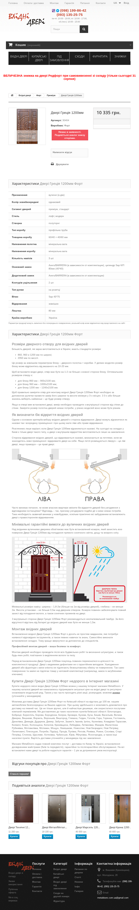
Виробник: (57, 125)
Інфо (77, 886)
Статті (78, 877)
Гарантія (69, 3)
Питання (85, 3)
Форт (38, 95)
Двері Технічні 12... (19, 827)
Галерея (79, 891)
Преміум (51, 95)
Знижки (120, 56)
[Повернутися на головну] (12, 95)
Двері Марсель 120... (88, 827)
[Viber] (53, 10)
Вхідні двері (18, 56)
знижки (116, 692)
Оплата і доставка (34, 3)
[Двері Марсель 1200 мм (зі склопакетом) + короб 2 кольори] (91, 808)
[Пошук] (84, 29)
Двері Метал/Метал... (54, 827)
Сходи (79, 56)
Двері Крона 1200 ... (120, 827)
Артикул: (56, 120)
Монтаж (54, 3)
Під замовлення (59, 58)
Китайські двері (39, 58)
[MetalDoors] (27, 20)
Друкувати (62, 164)
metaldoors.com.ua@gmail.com (112, 897)
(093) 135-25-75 (70, 15)
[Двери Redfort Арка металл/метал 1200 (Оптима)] (57, 808)
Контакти (101, 3)
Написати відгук (62, 152)
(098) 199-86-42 (73, 10)
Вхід (126, 3)
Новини (79, 882)
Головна (13, 3)
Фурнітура (100, 56)
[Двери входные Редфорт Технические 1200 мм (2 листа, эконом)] (23, 808)
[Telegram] (57, 10)
